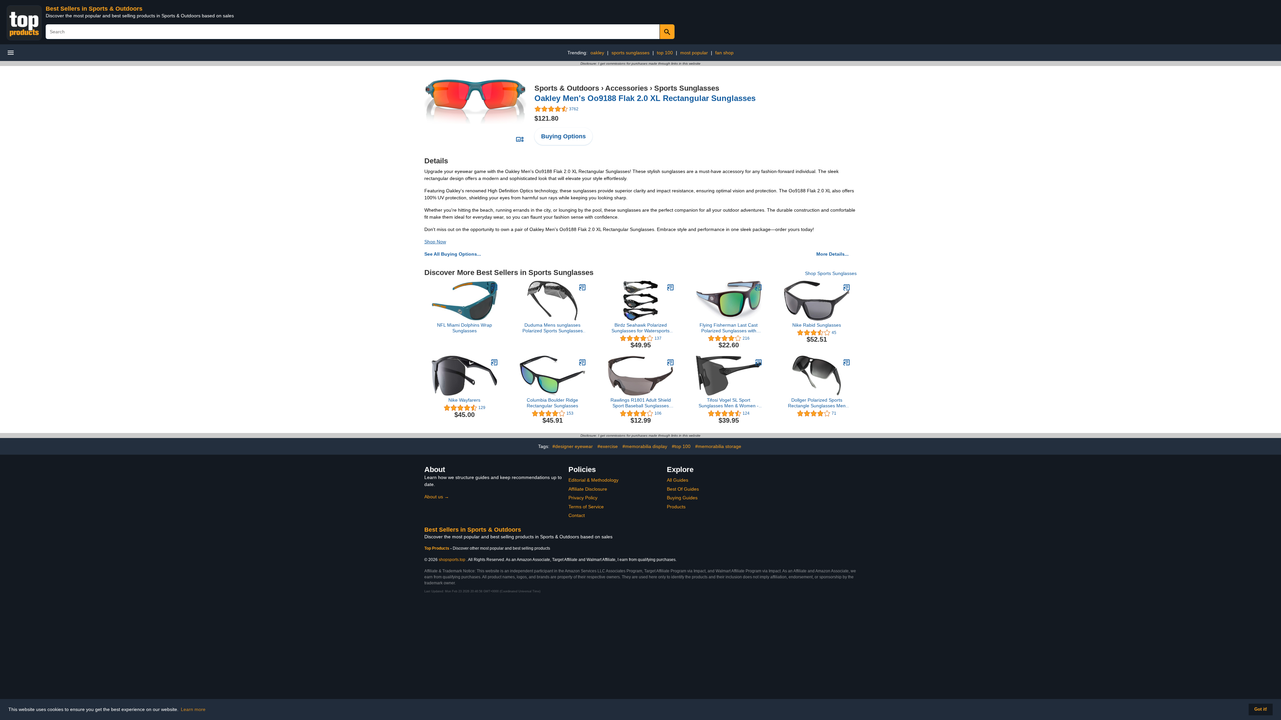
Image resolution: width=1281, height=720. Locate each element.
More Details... (832, 254)
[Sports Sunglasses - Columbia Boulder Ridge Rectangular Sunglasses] (582, 362)
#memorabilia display (644, 446)
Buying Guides (682, 497)
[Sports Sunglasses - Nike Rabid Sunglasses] (846, 287)
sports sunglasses (630, 52)
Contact (576, 515)
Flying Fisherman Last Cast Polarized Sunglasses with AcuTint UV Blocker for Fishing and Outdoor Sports (729, 328)
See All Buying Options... (452, 254)
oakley (597, 52)
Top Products (437, 548)
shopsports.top (452, 559)
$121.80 (546, 118)
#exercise (607, 446)
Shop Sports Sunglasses (831, 273)
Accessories (626, 88)
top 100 (665, 52)
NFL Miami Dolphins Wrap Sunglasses (464, 327)
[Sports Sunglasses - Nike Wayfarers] (494, 362)
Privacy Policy (582, 497)
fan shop (724, 52)
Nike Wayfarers (464, 400)
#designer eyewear (572, 446)
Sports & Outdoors (566, 88)
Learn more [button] (193, 709)
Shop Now (435, 241)
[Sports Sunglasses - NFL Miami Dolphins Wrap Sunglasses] (494, 287)
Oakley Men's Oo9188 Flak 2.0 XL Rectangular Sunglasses (645, 98)
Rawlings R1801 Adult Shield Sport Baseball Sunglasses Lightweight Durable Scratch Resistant (640, 403)
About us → (436, 496)
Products (676, 506)
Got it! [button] (1260, 709)
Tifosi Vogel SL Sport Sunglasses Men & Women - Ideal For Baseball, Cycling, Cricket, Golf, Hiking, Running (729, 403)
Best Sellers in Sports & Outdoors (94, 8)
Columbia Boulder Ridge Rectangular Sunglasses (552, 402)
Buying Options (563, 136)
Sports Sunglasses (686, 88)
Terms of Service (586, 506)
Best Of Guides (683, 489)
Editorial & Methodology (593, 480)
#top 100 (681, 446)
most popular (694, 52)
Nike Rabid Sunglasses (816, 325)
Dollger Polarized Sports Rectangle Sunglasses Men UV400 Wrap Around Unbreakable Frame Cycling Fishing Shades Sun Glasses (816, 403)
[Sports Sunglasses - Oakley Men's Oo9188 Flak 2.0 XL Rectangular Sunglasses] (475, 101)
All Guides (677, 480)
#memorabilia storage (718, 446)
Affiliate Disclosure (587, 489)
